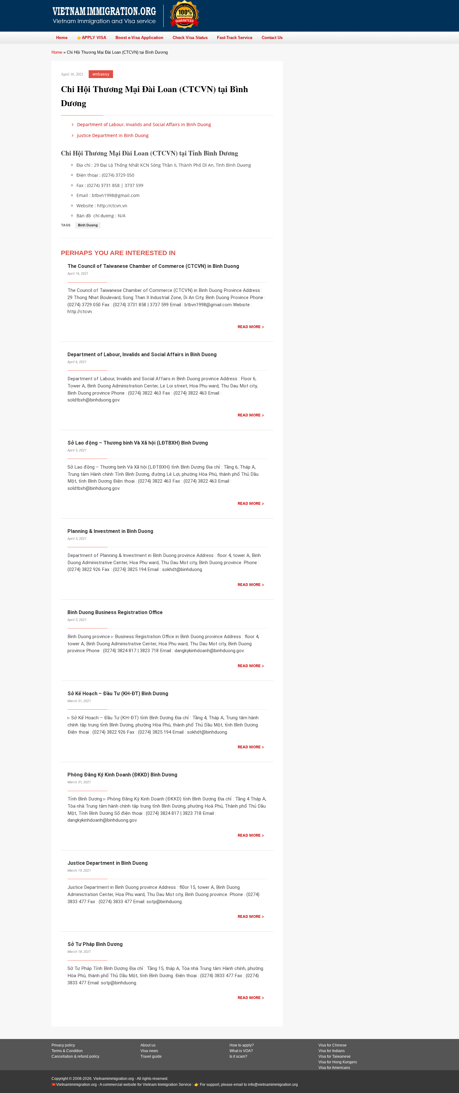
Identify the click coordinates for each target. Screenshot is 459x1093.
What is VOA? (241, 1051)
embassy (100, 74)
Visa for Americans (334, 1068)
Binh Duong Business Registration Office (115, 612)
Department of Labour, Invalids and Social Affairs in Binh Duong (143, 124)
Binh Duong (88, 225)
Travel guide (151, 1056)
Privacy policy (63, 1045)
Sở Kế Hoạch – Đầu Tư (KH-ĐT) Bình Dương (117, 694)
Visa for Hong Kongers (337, 1062)
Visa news (149, 1051)
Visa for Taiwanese (334, 1056)
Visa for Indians (331, 1051)
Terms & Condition (67, 1051)
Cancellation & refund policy (75, 1056)
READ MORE (249, 326)
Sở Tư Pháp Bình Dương (95, 944)
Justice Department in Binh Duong (112, 135)
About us (148, 1045)
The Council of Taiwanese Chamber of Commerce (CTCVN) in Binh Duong (153, 266)
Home (57, 52)
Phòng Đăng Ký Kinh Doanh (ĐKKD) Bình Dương (122, 775)
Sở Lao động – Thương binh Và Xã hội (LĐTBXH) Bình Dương (137, 443)
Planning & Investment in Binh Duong (110, 531)
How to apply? (242, 1045)
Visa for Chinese (332, 1045)
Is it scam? (238, 1056)
